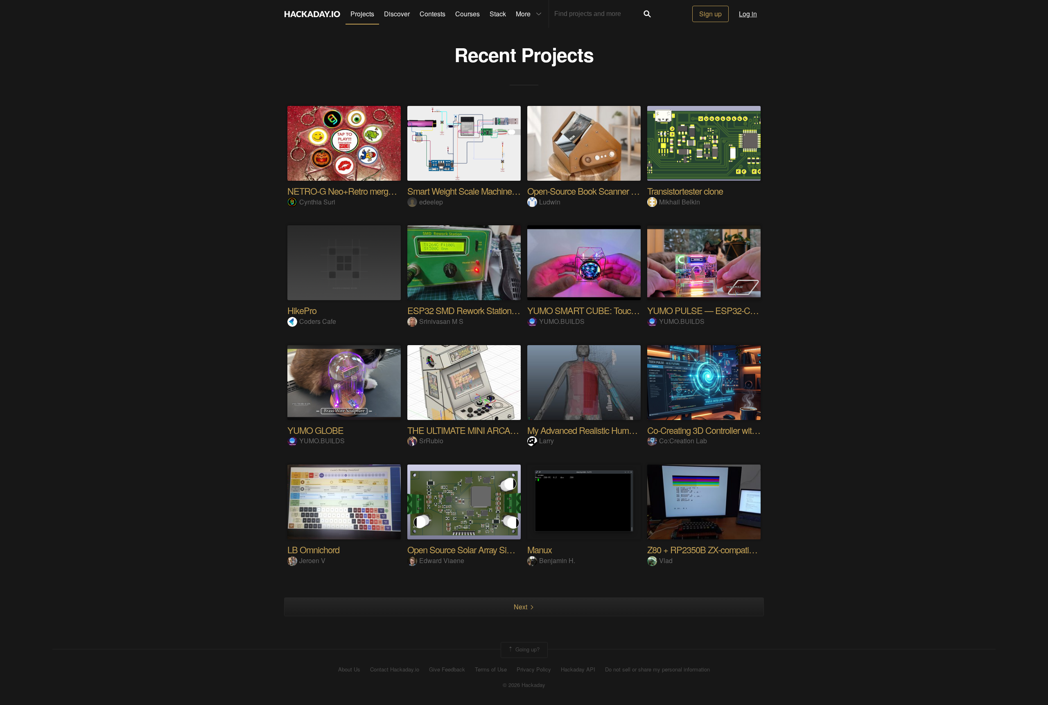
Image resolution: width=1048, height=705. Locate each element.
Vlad (666, 560)
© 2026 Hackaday (524, 685)
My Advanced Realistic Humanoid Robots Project (615, 430)
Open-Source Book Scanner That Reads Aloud (611, 190)
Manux (539, 549)
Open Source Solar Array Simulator (470, 549)
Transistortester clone (685, 190)
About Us (349, 669)
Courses (467, 13)
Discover (397, 13)
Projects (362, 13)
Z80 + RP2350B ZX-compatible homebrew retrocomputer (749, 549)
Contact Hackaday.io (394, 669)
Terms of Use (491, 669)
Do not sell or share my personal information (657, 669)
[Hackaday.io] (312, 14)
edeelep (431, 202)
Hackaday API (578, 669)
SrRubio (431, 440)
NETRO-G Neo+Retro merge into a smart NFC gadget (384, 190)
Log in (748, 13)
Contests (432, 13)
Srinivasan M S (441, 321)
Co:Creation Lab (683, 440)
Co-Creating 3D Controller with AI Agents (720, 430)
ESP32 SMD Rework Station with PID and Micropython (506, 310)
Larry (546, 440)
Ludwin (549, 202)
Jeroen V (312, 560)
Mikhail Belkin (679, 202)
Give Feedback (447, 669)
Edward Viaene (441, 560)
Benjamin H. (557, 560)
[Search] (647, 14)
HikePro (301, 310)
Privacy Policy (534, 669)
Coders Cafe (317, 321)
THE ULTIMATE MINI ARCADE (464, 430)
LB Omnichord (313, 549)
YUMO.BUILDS (562, 321)
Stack (498, 13)
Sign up (710, 13)
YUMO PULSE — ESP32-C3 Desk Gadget (725, 310)
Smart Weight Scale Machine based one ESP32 (493, 190)
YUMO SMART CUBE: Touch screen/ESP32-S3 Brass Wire (635, 310)
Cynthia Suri (317, 202)
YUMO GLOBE (315, 430)
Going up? (527, 649)
